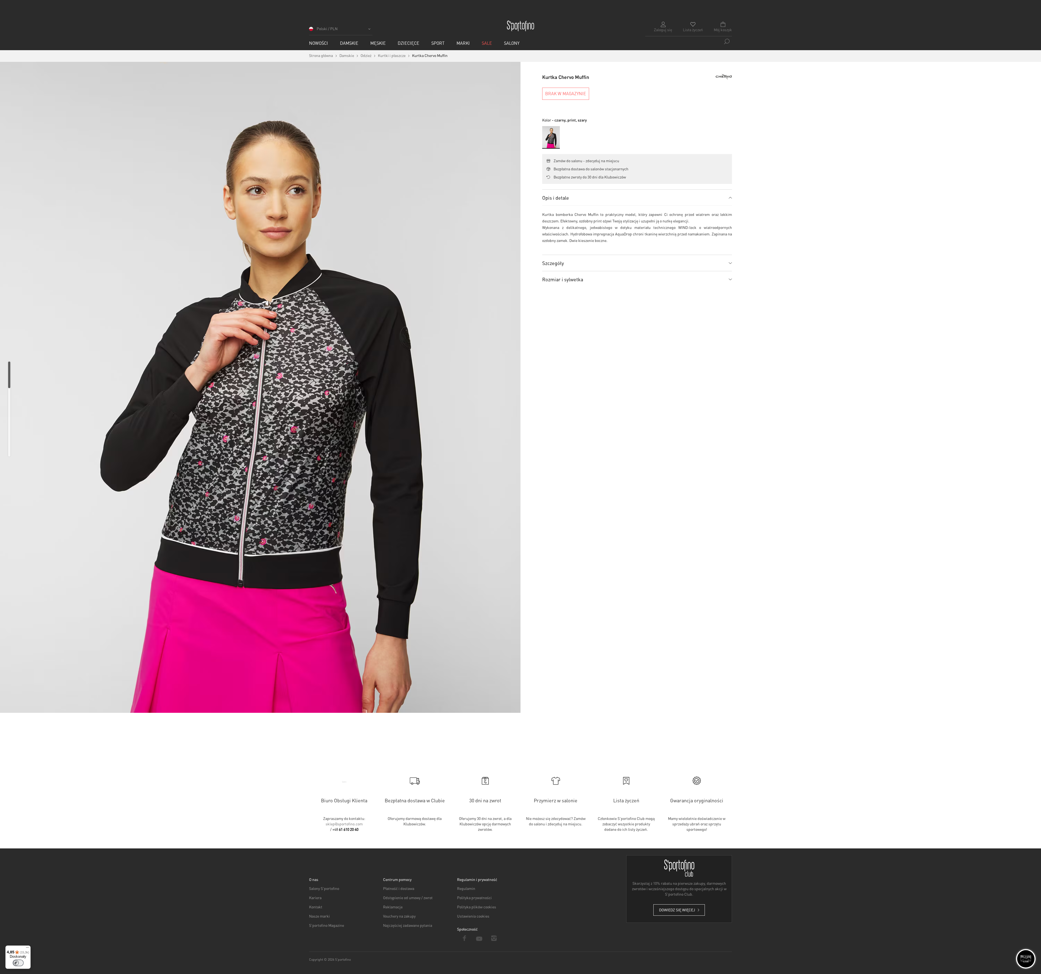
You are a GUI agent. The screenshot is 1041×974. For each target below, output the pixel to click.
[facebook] (464, 938)
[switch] (18, 963)
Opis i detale (555, 197)
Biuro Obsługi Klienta (344, 800)
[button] (340, 30)
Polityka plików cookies (476, 906)
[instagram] (494, 938)
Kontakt (315, 906)
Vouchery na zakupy (399, 916)
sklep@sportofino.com (344, 823)
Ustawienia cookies (473, 916)
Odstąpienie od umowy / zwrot (408, 897)
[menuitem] (318, 43)
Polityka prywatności (474, 897)
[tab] (637, 197)
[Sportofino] (520, 26)
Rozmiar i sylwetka (562, 279)
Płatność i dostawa (398, 888)
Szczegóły (553, 263)
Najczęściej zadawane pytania (407, 925)
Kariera (315, 897)
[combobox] (688, 41)
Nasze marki (319, 916)
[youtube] (479, 938)
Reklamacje (393, 906)
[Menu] (27, 949)
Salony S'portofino (324, 888)
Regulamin (466, 888)
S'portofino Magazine (326, 925)
